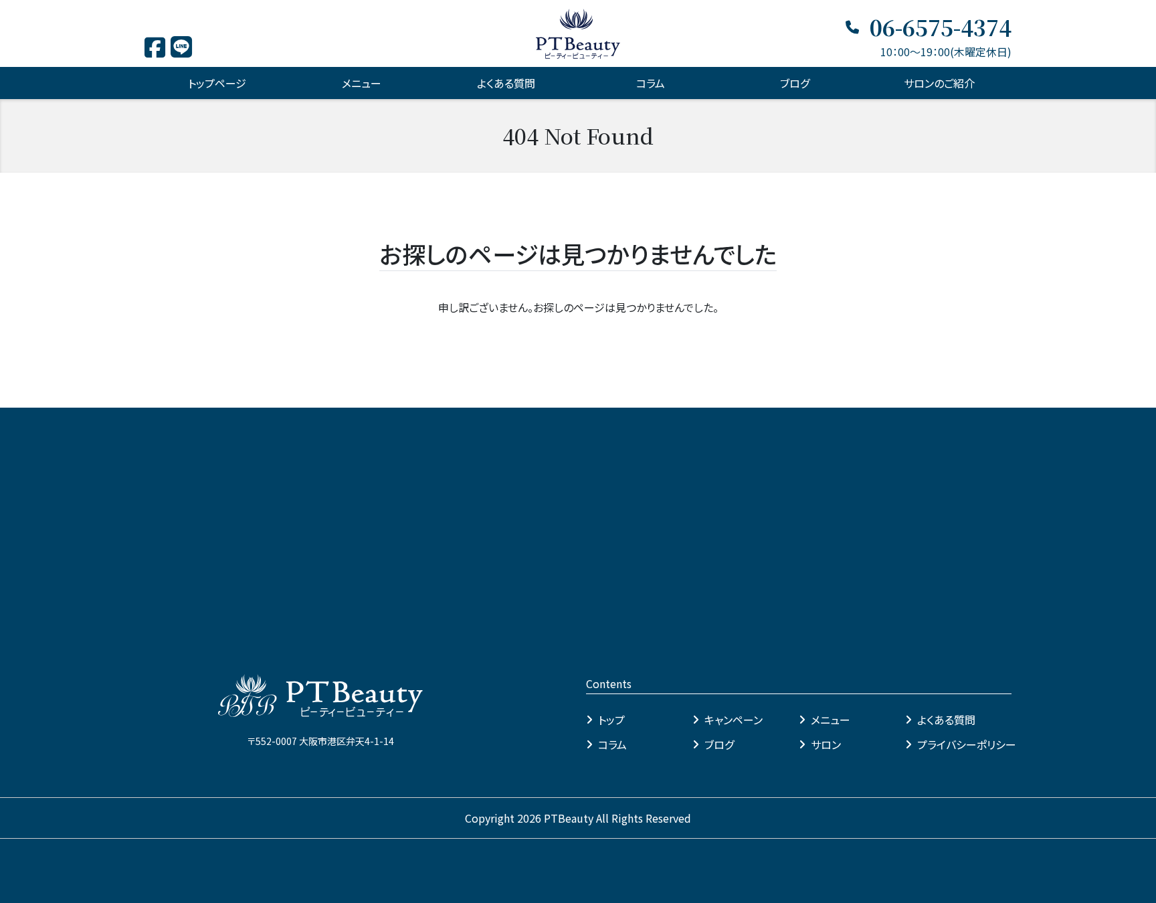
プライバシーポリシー (966, 744)
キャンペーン (733, 720)
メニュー (830, 720)
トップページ (217, 83)
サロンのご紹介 (939, 83)
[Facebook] (154, 52)
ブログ (794, 83)
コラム (650, 83)
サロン (826, 744)
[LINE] (181, 50)
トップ (611, 720)
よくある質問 (506, 83)
